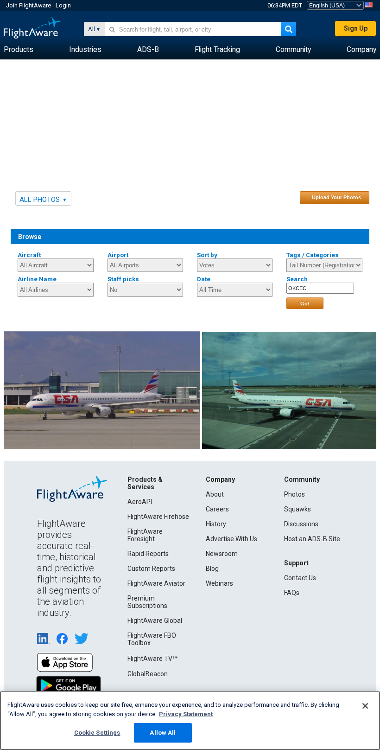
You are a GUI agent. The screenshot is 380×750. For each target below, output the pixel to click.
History (216, 524)
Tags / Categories (312, 255)
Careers (217, 509)
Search (297, 279)
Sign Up (355, 28)
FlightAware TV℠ (152, 658)
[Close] (365, 706)
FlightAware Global (154, 620)
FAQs (291, 592)
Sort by (207, 255)
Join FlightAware (28, 5)
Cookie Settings (97, 732)
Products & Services (145, 483)
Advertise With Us (231, 539)
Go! (305, 303)
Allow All (163, 732)
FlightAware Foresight (145, 535)
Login (63, 5)
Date (203, 279)
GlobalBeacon (147, 674)
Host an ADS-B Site (312, 539)
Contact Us (300, 578)
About (215, 494)
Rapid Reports (148, 553)
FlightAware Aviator (156, 583)
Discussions (301, 524)
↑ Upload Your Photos (334, 197)
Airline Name (37, 279)
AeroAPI (139, 501)
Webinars (219, 583)
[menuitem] (18, 49)
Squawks (297, 509)
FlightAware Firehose (158, 516)
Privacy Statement (186, 714)
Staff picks (123, 279)
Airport (118, 255)
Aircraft (29, 255)
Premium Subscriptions (147, 602)
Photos (294, 494)
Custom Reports (151, 568)
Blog (212, 568)
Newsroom (222, 553)
